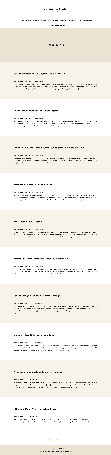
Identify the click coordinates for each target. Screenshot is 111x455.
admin (21, 81)
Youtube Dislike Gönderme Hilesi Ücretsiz (55, 25)
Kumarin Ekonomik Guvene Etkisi (33, 184)
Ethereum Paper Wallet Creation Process (36, 409)
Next (61, 439)
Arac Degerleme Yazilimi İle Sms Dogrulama (38, 372)
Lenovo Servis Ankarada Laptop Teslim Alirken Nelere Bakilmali (50, 147)
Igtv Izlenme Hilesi (37, 20)
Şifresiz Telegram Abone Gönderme (68, 20)
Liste (44, 20)
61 (56, 439)
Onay (48, 20)
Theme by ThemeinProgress (46, 451)
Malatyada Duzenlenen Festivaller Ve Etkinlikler (41, 258)
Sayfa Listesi (54, 20)
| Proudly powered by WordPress (63, 451)
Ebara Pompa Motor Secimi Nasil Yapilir (36, 110)
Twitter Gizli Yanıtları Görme (85, 20)
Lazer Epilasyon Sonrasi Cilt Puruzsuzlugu (37, 295)
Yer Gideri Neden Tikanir (28, 221)
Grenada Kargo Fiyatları (25, 20)
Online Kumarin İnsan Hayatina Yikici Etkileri (39, 73)
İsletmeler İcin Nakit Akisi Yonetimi (34, 335)
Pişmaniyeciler (55, 9)
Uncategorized (39, 81)
